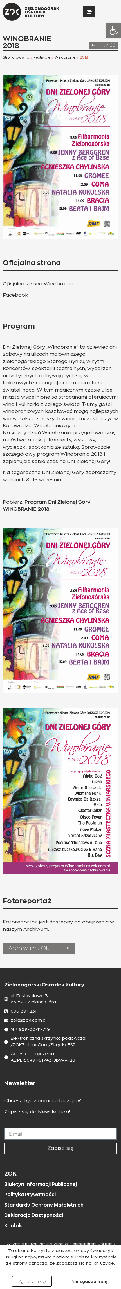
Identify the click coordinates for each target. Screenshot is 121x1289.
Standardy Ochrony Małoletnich (44, 1204)
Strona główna (16, 57)
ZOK (10, 1174)
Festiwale (41, 57)
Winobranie (65, 57)
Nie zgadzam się (89, 1281)
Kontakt (14, 1225)
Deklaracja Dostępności (33, 1215)
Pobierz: (13, 502)
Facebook (15, 295)
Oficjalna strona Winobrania (38, 283)
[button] (113, 30)
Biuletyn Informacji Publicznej (40, 1184)
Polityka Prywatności (30, 1194)
